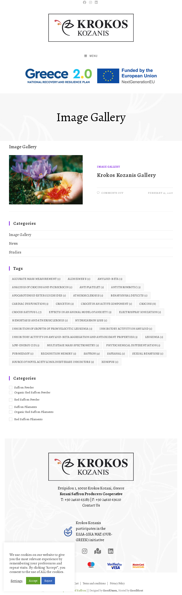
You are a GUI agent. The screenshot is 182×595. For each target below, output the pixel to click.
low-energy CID (25, 345)
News (13, 243)
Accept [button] (33, 581)
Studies (15, 252)
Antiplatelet (92, 287)
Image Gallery (108, 167)
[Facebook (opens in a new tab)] (85, 2)
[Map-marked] (98, 551)
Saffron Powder (24, 387)
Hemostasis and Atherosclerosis (40, 320)
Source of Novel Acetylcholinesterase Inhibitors (53, 362)
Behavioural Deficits (129, 295)
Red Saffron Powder (27, 399)
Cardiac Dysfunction (30, 304)
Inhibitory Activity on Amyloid (126, 329)
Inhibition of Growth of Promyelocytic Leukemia (52, 329)
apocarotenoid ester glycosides (39, 295)
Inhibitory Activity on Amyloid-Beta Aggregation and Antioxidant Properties (74, 337)
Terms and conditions (94, 583)
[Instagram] (85, 551)
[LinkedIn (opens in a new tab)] (96, 2)
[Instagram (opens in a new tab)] (90, 2)
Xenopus (109, 362)
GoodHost (136, 590)
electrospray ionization (140, 312)
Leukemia (154, 337)
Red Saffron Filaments (28, 419)
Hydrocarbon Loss (91, 320)
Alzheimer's (79, 279)
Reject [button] (48, 581)
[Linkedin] (111, 551)
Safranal (116, 353)
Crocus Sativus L (26, 312)
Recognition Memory (58, 353)
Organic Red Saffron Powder (32, 392)
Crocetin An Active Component (106, 304)
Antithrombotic (126, 287)
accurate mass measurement (36, 279)
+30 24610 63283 (77, 499)
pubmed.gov (22, 353)
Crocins (147, 304)
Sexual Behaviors (147, 353)
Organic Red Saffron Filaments (34, 412)
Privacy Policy (117, 583)
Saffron (92, 353)
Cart (76, 583)
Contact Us (91, 505)
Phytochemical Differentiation (133, 345)
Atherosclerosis (88, 295)
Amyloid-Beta (110, 279)
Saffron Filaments (25, 407)
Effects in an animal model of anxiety (80, 312)
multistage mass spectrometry (73, 345)
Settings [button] (17, 581)
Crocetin (65, 304)
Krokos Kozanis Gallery (126, 175)
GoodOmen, (110, 590)
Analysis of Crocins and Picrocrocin (42, 287)
